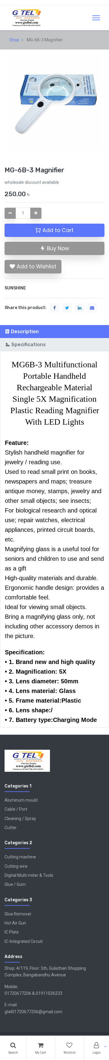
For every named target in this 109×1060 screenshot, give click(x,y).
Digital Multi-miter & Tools (29, 875)
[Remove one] (10, 213)
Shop (14, 39)
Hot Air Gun (15, 923)
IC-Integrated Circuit (24, 941)
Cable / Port (16, 809)
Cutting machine (20, 856)
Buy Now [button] (57, 248)
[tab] (54, 331)
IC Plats (12, 932)
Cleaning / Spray (20, 818)
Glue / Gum (15, 884)
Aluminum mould (21, 800)
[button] (33, 266)
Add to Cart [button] (57, 230)
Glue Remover (18, 914)
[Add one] (35, 213)
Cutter (11, 827)
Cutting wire (16, 866)
